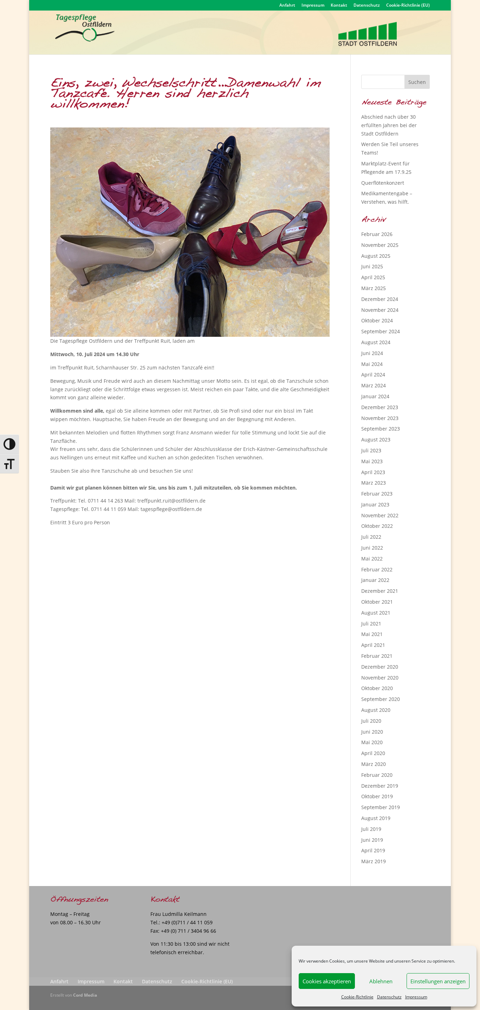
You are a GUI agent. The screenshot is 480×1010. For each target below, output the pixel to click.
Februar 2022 (377, 569)
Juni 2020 (372, 731)
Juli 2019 (371, 829)
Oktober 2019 (377, 796)
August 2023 (375, 439)
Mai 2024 (372, 364)
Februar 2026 (377, 234)
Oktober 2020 (377, 688)
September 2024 (380, 331)
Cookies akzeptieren (327, 981)
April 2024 (373, 374)
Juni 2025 (372, 266)
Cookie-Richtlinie (357, 997)
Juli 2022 (371, 536)
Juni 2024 (372, 353)
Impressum (416, 997)
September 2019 (380, 807)
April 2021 (373, 645)
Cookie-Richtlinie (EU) (408, 5)
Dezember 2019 (379, 785)
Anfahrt (287, 5)
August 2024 (375, 342)
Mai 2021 (372, 634)
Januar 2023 (375, 504)
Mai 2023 (372, 461)
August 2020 (375, 710)
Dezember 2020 (379, 666)
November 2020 (379, 677)
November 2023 (379, 418)
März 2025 (373, 288)
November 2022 (379, 515)
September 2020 (380, 699)
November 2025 (379, 245)
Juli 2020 (371, 720)
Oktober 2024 (377, 320)
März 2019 (373, 861)
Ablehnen (381, 981)
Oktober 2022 (377, 526)
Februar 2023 (377, 493)
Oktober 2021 (377, 601)
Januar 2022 (375, 580)
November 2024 (379, 310)
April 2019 (373, 850)
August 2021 (375, 612)
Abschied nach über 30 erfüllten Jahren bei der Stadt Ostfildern (389, 125)
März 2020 (373, 764)
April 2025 (373, 277)
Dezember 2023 (379, 407)
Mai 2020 (372, 742)
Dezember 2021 (379, 591)
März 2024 (373, 385)
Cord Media (85, 995)
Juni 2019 (372, 840)
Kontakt (339, 5)
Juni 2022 (372, 547)
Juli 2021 (371, 623)
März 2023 (373, 482)
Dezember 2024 (379, 299)
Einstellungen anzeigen (438, 981)
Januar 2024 (375, 396)
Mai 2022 (372, 558)
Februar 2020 (377, 775)
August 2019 (375, 818)
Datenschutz (389, 997)
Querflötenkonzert (382, 182)
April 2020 (373, 753)
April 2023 (373, 472)
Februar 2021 (377, 655)
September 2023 (380, 428)
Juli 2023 (371, 450)
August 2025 (375, 255)
